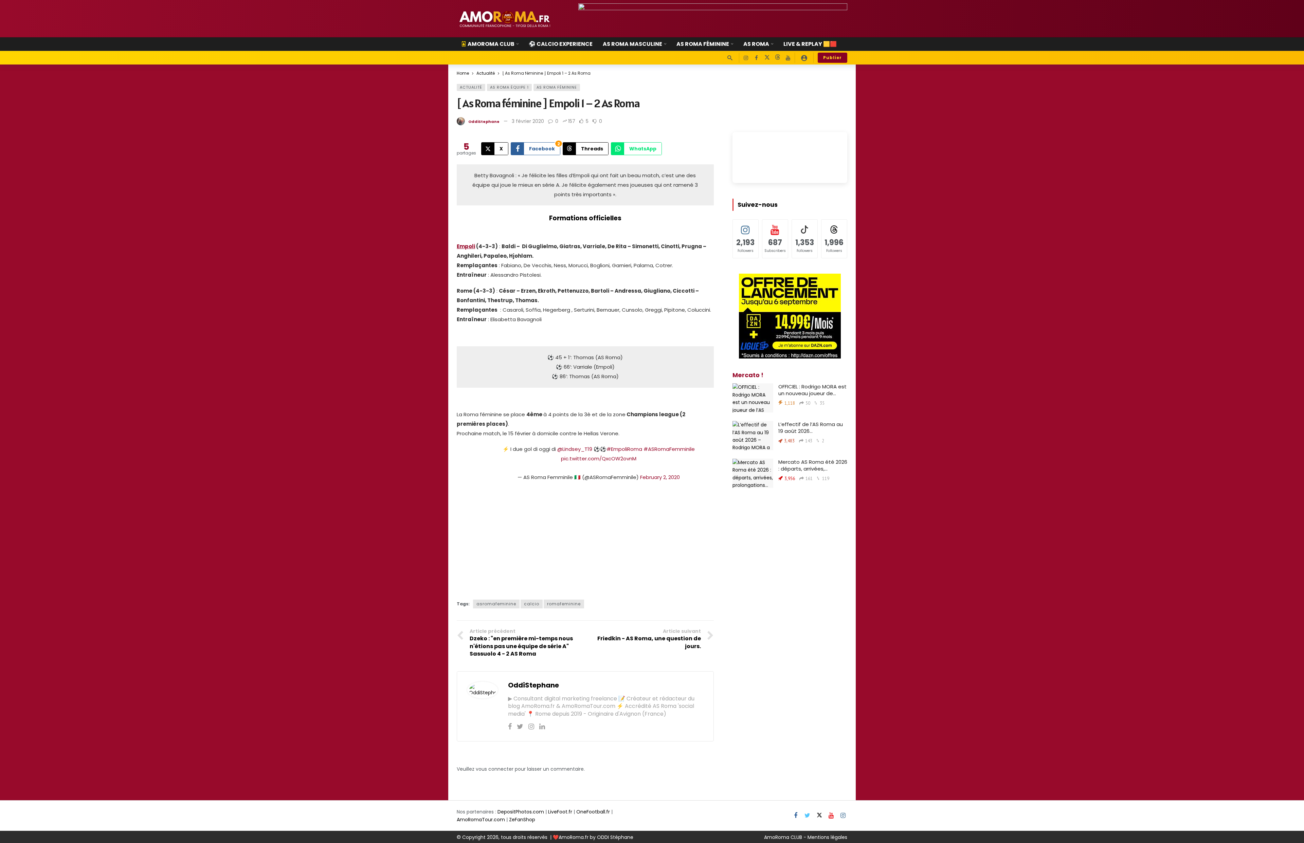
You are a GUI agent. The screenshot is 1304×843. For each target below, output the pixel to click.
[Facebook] (756, 58)
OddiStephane (484, 121)
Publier (832, 57)
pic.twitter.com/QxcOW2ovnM (598, 458)
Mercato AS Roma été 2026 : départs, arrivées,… (812, 465)
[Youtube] (788, 58)
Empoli (466, 246)
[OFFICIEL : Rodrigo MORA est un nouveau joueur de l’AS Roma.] (752, 398)
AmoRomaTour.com (481, 819)
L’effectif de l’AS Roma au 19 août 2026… (810, 428)
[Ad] (712, 18)
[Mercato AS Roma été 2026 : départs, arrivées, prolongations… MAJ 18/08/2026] (752, 473)
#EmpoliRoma (624, 449)
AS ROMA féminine (557, 87)
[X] (767, 58)
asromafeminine (496, 604)
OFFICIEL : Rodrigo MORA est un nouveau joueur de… (812, 390)
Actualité (471, 87)
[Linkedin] (542, 726)
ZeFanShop (522, 819)
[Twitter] (520, 726)
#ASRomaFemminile (669, 449)
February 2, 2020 (660, 477)
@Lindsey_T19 (574, 449)
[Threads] (777, 58)
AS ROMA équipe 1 (509, 87)
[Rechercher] (730, 58)
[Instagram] (746, 58)
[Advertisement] (585, 538)
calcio (531, 604)
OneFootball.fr (593, 811)
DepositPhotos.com (520, 811)
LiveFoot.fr (560, 811)
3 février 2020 (528, 121)
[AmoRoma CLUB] (804, 58)
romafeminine (564, 604)
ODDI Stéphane (615, 837)
